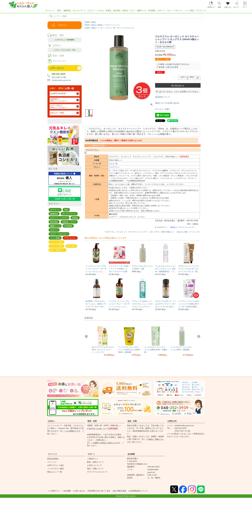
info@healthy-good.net (61, 80)
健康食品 (67, 10)
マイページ (52, 454)
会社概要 (131, 454)
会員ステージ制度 (57, 113)
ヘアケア (107, 25)
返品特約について (162, 97)
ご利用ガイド (72, 431)
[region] (126, 11)
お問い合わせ (79, 491)
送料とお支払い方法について (106, 443)
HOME (87, 22)
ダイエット (49, 10)
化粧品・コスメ (128, 10)
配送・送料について (95, 462)
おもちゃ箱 (113, 164)
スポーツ (161, 10)
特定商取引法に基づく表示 (99, 491)
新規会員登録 (52, 459)
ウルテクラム (129, 28)
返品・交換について (95, 469)
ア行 (118, 28)
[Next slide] (199, 336)
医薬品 (108, 10)
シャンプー (116, 25)
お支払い (51, 421)
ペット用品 (189, 10)
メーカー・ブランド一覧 (106, 28)
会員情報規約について (138, 491)
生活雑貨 (151, 10)
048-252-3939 (58, 74)
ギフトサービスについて (97, 472)
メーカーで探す (56, 242)
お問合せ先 (172, 421)
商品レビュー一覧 (54, 472)
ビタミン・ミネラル (95, 10)
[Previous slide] (86, 336)
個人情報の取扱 (119, 491)
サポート (91, 454)
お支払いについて (94, 465)
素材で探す (71, 246)
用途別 (100, 25)
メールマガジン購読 (55, 469)
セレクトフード (79, 10)
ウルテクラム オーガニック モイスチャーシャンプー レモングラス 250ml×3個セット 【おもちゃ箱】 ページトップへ (153, 232)
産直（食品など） (57, 250)
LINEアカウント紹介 (55, 465)
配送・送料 (92, 421)
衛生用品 (116, 10)
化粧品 (93, 22)
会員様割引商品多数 (58, 93)
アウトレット (201, 10)
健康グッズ (141, 10)
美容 (59, 10)
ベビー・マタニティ (174, 10)
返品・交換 (132, 421)
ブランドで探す (56, 246)
